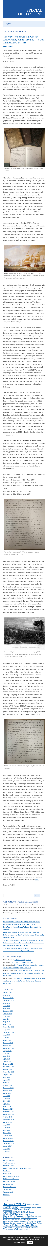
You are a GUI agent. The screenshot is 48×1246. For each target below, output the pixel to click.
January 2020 (7, 1085)
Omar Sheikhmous (9, 1221)
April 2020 (6, 1080)
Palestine (18, 1221)
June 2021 (6, 1056)
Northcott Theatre (9, 1181)
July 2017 (6, 1149)
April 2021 (6, 1059)
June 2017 (6, 1151)
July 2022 (6, 1035)
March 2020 (7, 1082)
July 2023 (6, 1029)
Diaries (31, 1212)
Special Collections (29, 12)
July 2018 (6, 1125)
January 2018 (7, 1135)
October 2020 (7, 1069)
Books (37, 1205)
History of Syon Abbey (12, 1216)
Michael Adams (33, 1218)
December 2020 (8, 1064)
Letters (40, 1216)
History (27, 1214)
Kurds (35, 1216)
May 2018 (6, 1130)
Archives (19, 1204)
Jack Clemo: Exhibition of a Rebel (22, 962)
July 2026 (6, 995)
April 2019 (6, 1104)
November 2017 (8, 1141)
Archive (8, 1204)
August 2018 (7, 1122)
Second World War (22, 1223)
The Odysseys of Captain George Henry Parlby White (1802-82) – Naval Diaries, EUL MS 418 (23, 39)
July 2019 (6, 1096)
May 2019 (6, 1101)
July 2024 (6, 1016)
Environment (9, 1214)
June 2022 (6, 1037)
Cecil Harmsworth (9, 1163)
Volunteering (8, 1229)
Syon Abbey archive (10, 1227)
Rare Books (37, 1221)
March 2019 (7, 1106)
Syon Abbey (7, 1189)
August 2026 (7, 992)
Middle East (6, 1219)
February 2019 (8, 1109)
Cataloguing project (27, 1207)
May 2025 (6, 1008)
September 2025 (8, 1000)
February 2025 (8, 1011)
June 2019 (6, 1098)
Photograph (24, 1221)
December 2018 (8, 1112)
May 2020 (6, 1077)
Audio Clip (31, 1204)
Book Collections (8, 1160)
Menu (8, 24)
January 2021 (7, 1061)
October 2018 (7, 1117)
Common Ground (8, 1165)
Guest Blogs (7, 1173)
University (6, 1195)
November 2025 (8, 998)
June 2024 (6, 1019)
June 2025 (6, 1006)
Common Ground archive (15, 1212)
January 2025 (7, 1014)
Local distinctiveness (14, 1218)
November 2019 (8, 1088)
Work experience (21, 1229)
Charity (38, 1207)
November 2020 (8, 1067)
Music (12, 1219)
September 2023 (8, 1027)
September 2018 (8, 1119)
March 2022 (7, 1040)
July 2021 (6, 1053)
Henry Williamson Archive (11, 1176)
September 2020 (8, 1072)
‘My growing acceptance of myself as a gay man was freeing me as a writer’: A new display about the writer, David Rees (23, 973)
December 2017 (8, 1138)
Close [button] (30, 1242)
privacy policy (19, 1242)
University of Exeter (24, 1227)
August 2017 (7, 1146)
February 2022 (8, 1043)
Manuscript (25, 1218)
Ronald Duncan (8, 1184)
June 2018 (6, 1127)
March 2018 (7, 1133)
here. (37, 880)
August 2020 (7, 1074)
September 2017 (8, 1143)
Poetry (30, 1221)
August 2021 (7, 1051)
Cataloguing (10, 1207)
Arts (27, 1205)
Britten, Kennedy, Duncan (23, 960)
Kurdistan (30, 1216)
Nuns (32, 1219)
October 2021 (7, 1045)
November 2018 (8, 1114)
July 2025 (6, 1003)
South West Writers (34, 1223)
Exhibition (19, 1214)
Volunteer (34, 1227)
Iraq (25, 1216)
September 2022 (8, 1032)
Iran (22, 1216)
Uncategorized (8, 1192)
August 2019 (7, 1093)
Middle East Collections (11, 1179)
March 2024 (7, 1024)
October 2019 (7, 1090)
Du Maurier (6, 1171)
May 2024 (6, 1022)
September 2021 (8, 1048)
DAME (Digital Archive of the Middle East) (16, 1168)
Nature (17, 1219)
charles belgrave (7, 1210)
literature (6, 1218)
